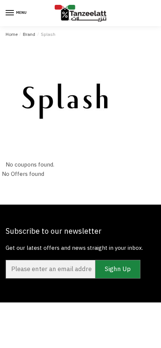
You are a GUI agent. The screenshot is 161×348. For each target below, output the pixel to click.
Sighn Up (118, 269)
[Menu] (10, 13)
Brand (29, 34)
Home (12, 34)
